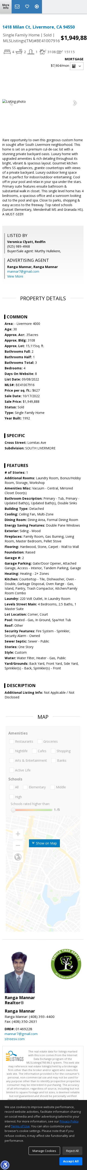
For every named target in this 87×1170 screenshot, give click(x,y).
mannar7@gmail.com (23, 271)
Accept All (71, 1161)
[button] (5, 1165)
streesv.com (15, 1038)
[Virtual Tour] (37, 6)
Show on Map (46, 843)
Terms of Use (20, 1126)
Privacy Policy (69, 1121)
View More (15, 276)
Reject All (72, 1151)
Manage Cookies (44, 1151)
